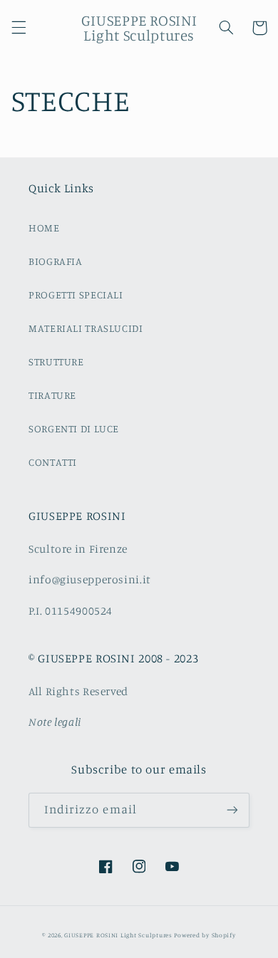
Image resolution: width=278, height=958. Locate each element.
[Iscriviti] (232, 810)
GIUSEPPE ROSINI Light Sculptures (118, 935)
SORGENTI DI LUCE (74, 428)
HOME (44, 228)
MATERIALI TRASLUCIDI (86, 328)
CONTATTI (53, 462)
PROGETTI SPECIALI (76, 294)
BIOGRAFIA (56, 261)
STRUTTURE (56, 361)
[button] (18, 27)
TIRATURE (52, 395)
